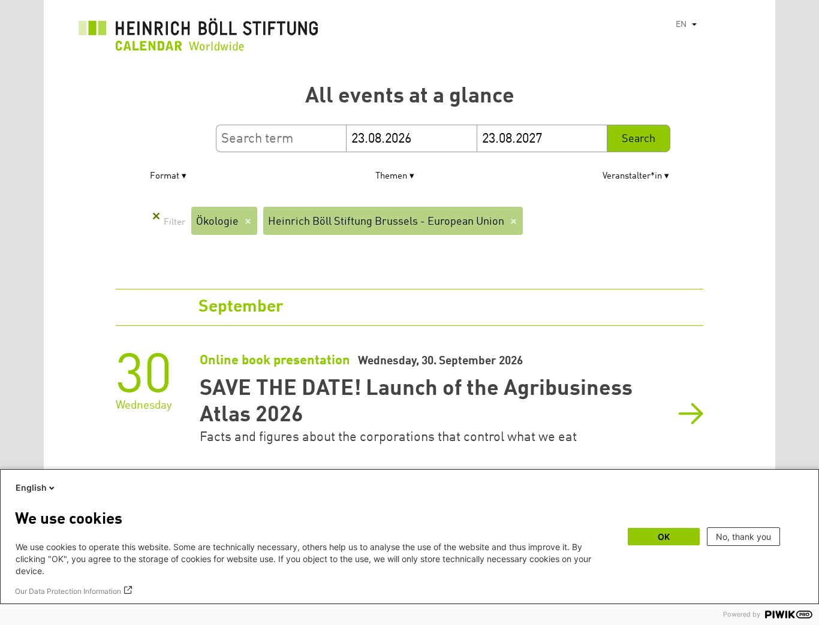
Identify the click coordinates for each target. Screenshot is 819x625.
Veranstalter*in (632, 176)
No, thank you (743, 537)
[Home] (198, 38)
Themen (391, 176)
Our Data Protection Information (68, 591)
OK (664, 537)
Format (164, 176)
